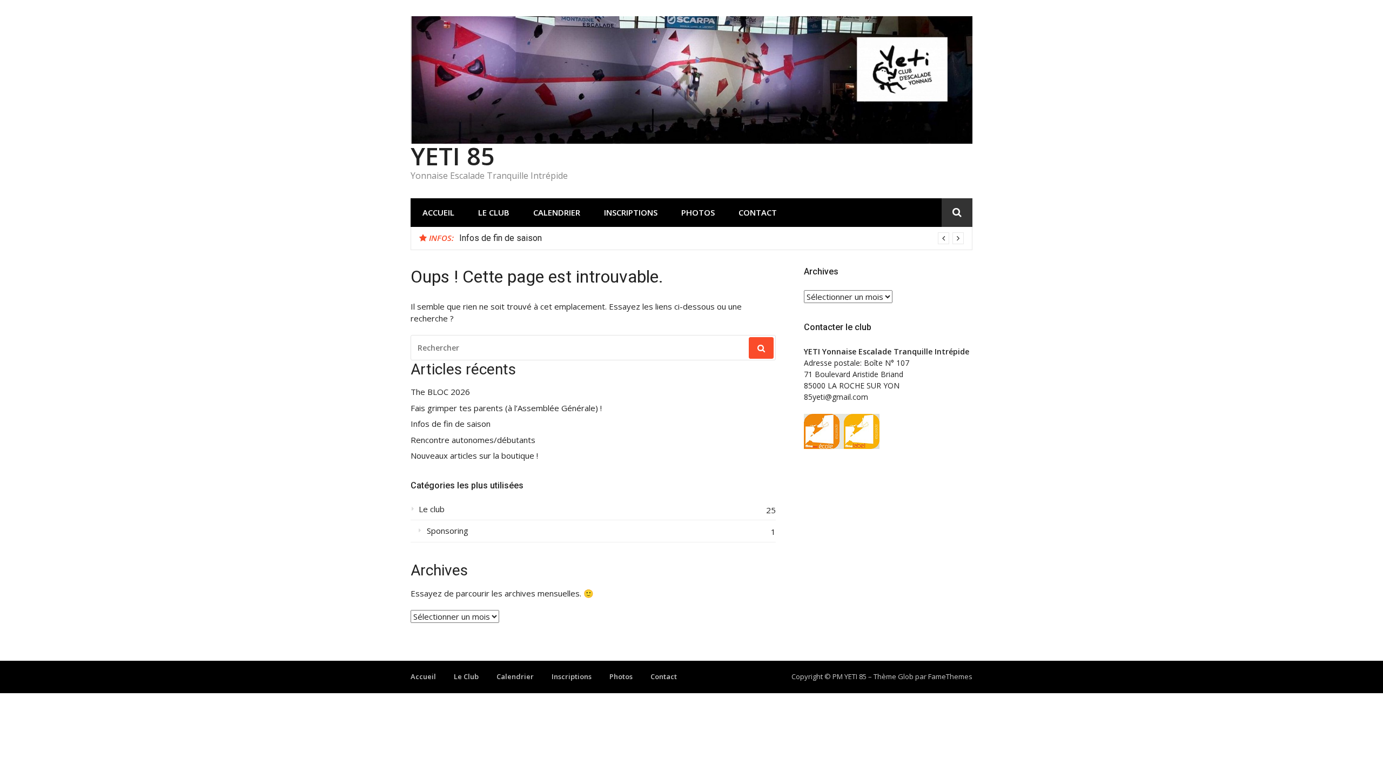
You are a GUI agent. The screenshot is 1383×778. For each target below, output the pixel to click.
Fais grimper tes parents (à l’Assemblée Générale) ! (506, 408)
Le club (432, 509)
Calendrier (556, 212)
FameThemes (950, 676)
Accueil (438, 212)
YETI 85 (453, 155)
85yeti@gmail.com (836, 397)
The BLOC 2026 (440, 392)
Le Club (493, 212)
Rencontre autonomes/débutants (473, 440)
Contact (758, 212)
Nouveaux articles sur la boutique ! (474, 456)
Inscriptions (630, 212)
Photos (698, 212)
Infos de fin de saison (500, 238)
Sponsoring (447, 531)
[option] (711, 238)
